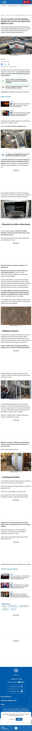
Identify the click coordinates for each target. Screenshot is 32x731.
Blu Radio (3, 15)
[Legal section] (29, 704)
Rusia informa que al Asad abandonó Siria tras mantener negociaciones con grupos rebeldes (20, 595)
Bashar (3, 126)
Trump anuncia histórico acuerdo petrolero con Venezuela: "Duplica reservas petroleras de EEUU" (20, 114)
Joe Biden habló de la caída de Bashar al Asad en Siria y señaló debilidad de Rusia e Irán (19, 586)
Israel (13, 609)
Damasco (7, 163)
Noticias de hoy (23, 606)
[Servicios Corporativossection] (29, 700)
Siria (4, 606)
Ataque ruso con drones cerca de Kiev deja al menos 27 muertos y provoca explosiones (20, 105)
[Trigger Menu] (2, 2)
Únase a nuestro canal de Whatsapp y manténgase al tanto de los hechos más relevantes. (17, 81)
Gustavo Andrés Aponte (12, 5)
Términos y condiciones (8, 710)
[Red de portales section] (29, 696)
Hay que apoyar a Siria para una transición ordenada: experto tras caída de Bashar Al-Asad (20, 577)
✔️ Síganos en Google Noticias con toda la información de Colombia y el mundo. (17, 154)
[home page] (16, 670)
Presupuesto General (24, 5)
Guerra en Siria (13, 606)
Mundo (8, 15)
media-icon (16, 728)
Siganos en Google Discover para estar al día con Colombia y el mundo (17, 87)
